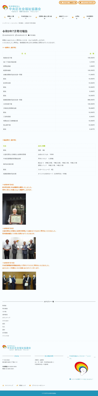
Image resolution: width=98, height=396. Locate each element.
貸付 (3, 330)
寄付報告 (33, 35)
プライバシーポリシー (38, 385)
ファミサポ (5, 336)
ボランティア (6, 317)
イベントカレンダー (87, 2)
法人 (3, 326)
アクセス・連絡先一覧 (69, 2)
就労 (3, 324)
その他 (4, 311)
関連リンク (22, 385)
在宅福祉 (5, 333)
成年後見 (5, 314)
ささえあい (5, 320)
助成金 (4, 305)
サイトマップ (8, 385)
